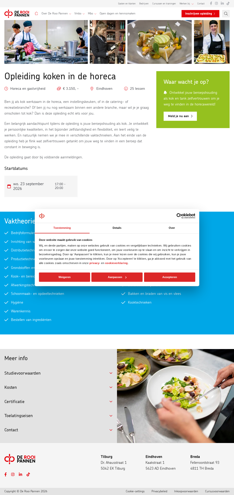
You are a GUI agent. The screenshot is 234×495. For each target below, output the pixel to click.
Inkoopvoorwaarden (186, 491)
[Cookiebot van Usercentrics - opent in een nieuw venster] (179, 216)
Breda (195, 457)
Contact (201, 4)
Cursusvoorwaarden (217, 491)
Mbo (90, 13)
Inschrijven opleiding (198, 13)
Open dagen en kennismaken (117, 13)
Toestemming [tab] (62, 228)
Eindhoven (154, 457)
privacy (94, 263)
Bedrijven (144, 4)
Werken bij (185, 4)
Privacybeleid (159, 491)
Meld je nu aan (178, 116)
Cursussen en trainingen (164, 4)
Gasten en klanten (127, 4)
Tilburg (106, 457)
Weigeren (64, 277)
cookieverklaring (116, 263)
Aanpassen (115, 277)
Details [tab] (117, 228)
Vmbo (77, 13)
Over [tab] (172, 228)
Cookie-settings (135, 491)
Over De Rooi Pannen (54, 13)
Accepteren (169, 277)
